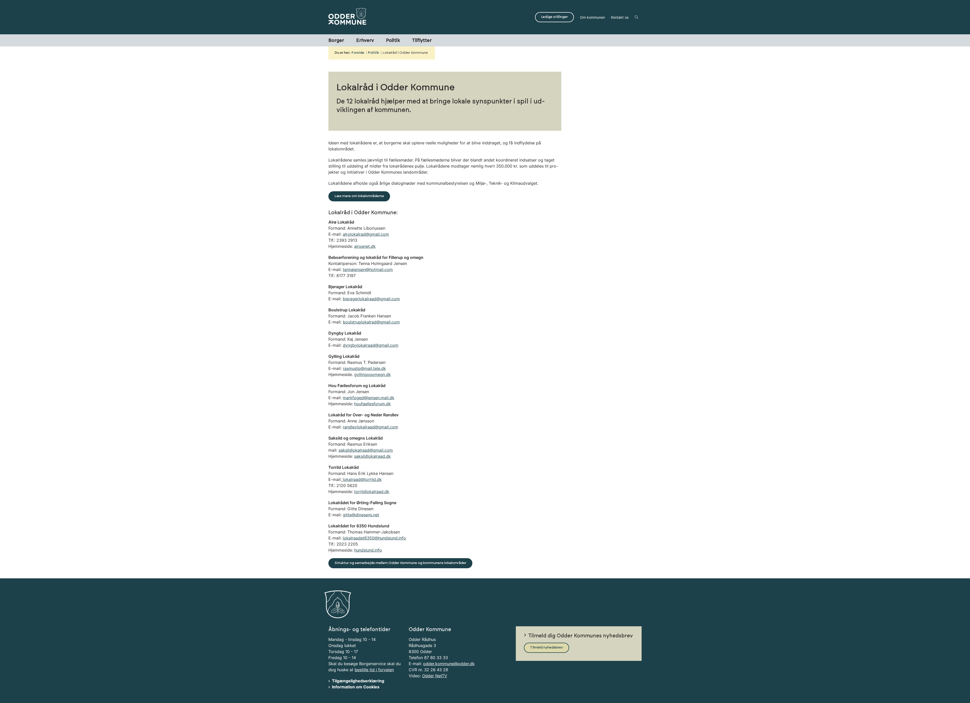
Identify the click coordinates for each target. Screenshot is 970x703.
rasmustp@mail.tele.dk (364, 368)
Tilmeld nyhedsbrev (546, 647)
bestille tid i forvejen (374, 669)
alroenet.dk (365, 246)
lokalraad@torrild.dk (362, 479)
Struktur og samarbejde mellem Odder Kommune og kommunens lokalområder (400, 563)
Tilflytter (422, 40)
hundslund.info (368, 550)
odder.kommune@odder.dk (449, 663)
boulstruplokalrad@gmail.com (371, 322)
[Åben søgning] (637, 17)
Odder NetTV (434, 675)
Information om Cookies (355, 686)
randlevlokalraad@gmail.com (370, 426)
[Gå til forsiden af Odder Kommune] (430, 17)
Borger (336, 40)
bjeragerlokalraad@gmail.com (371, 298)
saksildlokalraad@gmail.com (365, 450)
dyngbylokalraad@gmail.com (370, 345)
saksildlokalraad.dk (372, 456)
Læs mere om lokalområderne (359, 196)
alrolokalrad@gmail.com (366, 234)
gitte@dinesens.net (361, 514)
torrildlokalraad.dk (371, 491)
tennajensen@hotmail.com (368, 269)
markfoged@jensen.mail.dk (368, 397)
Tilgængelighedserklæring (358, 680)
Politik (393, 40)
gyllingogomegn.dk (372, 374)
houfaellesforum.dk (372, 403)
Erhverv (365, 40)
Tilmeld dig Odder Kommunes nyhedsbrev (580, 635)
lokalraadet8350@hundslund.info (374, 537)
